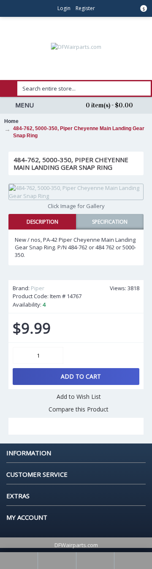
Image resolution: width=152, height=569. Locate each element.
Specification (110, 221)
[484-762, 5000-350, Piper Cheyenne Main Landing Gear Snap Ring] (76, 192)
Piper (37, 288)
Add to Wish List (79, 397)
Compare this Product (79, 409)
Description (42, 221)
